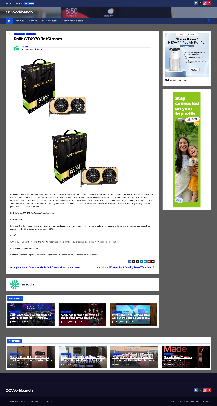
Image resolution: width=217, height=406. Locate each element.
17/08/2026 (68, 364)
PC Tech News (30, 34)
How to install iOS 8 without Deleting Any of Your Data (123, 267)
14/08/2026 (119, 364)
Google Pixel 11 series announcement (178, 359)
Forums (33, 21)
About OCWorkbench (73, 21)
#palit (39, 49)
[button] (205, 21)
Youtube (20, 21)
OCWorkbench (19, 12)
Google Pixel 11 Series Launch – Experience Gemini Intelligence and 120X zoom (133, 360)
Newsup (38, 401)
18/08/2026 (16, 364)
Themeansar (48, 401)
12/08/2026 (170, 364)
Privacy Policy (49, 21)
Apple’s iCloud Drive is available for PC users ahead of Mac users (46, 267)
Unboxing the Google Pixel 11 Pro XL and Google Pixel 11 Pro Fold (83, 359)
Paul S (27, 46)
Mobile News (14, 354)
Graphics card (19, 34)
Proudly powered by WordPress (17, 401)
